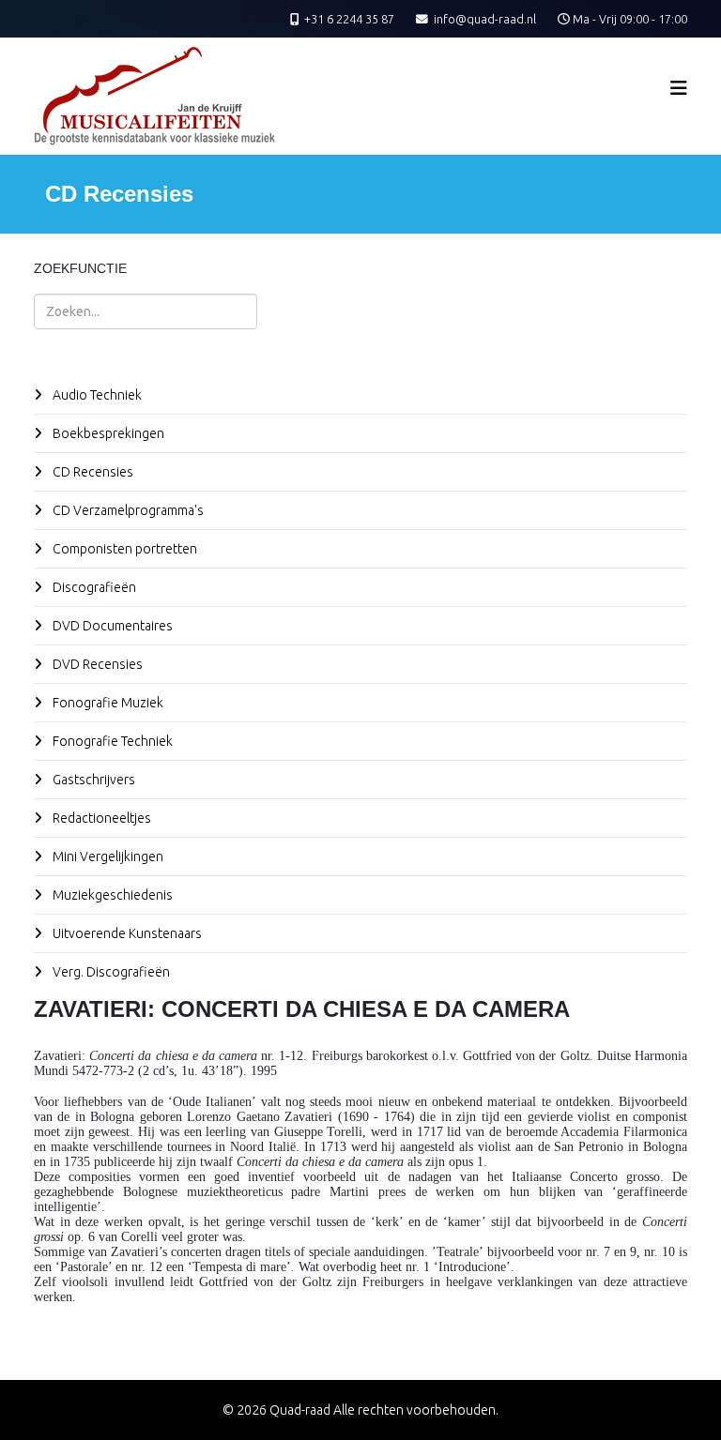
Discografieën (93, 587)
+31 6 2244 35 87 (349, 18)
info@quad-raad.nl (485, 18)
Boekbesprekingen (107, 433)
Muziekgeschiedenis (111, 894)
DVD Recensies (96, 664)
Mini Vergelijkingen (106, 856)
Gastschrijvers (92, 779)
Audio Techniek (96, 394)
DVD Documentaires (111, 625)
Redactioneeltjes (100, 818)
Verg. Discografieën (110, 971)
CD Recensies (91, 471)
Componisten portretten (123, 548)
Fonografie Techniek (111, 741)
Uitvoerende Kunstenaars (126, 933)
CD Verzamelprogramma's (127, 510)
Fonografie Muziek (106, 702)
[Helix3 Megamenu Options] (678, 88)
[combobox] (145, 311)
